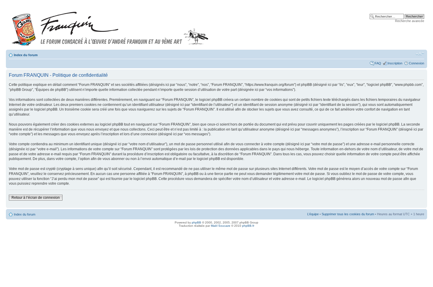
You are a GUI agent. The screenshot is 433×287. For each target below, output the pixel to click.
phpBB (196, 222)
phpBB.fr (248, 225)
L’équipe (313, 214)
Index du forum (26, 55)
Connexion (416, 63)
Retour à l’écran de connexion (35, 198)
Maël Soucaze (220, 225)
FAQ (378, 63)
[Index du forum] (110, 26)
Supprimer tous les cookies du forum (348, 214)
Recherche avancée (409, 21)
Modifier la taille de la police (420, 53)
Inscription (395, 63)
